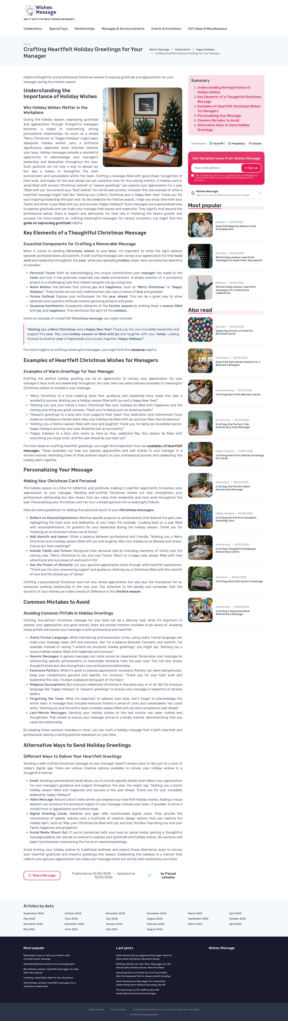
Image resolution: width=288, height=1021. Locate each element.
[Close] (215, 500)
